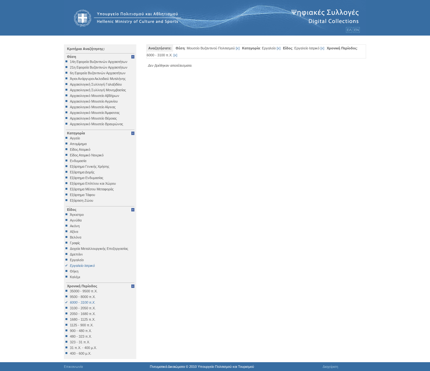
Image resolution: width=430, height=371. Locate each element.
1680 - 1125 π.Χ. (82, 319)
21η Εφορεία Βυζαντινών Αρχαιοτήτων (98, 67)
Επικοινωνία (73, 366)
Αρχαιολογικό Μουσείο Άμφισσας (95, 113)
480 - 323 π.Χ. (81, 336)
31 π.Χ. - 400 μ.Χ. (83, 348)
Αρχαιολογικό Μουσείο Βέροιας (93, 118)
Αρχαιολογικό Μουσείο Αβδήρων (94, 96)
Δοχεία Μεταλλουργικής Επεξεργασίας (99, 248)
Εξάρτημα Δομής (82, 172)
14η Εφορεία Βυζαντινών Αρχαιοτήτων (98, 62)
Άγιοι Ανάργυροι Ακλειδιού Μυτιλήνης (98, 79)
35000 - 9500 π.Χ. (84, 291)
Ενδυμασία (78, 161)
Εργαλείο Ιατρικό (82, 265)
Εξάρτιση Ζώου (81, 200)
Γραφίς (75, 243)
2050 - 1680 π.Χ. (83, 314)
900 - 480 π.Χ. (81, 331)
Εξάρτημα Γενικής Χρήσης (89, 166)
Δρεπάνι (76, 254)
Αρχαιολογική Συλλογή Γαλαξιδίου (96, 84)
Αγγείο (75, 138)
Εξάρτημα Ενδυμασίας (86, 178)
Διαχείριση (330, 366)
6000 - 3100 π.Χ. (82, 302)
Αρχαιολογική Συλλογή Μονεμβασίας (98, 90)
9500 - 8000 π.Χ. (83, 297)
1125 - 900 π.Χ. (81, 325)
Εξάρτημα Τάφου (82, 195)
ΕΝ (356, 30)
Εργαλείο (77, 260)
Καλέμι (75, 277)
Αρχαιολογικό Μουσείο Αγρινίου (94, 101)
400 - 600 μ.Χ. (80, 353)
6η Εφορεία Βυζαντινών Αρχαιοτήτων (98, 73)
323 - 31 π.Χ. (80, 342)
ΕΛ (349, 30)
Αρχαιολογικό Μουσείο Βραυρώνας (96, 124)
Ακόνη (75, 226)
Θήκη (74, 271)
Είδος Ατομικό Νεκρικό (87, 155)
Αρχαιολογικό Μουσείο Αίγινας (93, 107)
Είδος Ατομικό (80, 149)
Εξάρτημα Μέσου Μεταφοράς (92, 189)
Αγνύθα (76, 220)
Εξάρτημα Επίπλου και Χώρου (93, 183)
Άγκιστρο (77, 214)
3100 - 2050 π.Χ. (83, 308)
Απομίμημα (78, 144)
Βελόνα (75, 237)
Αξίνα (74, 231)
